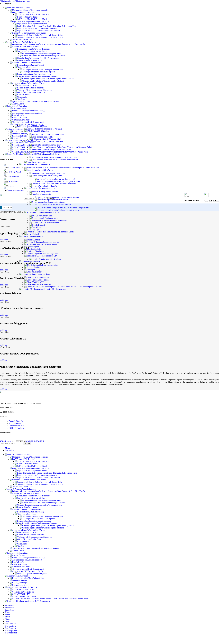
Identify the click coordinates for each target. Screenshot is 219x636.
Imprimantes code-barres (47, 28)
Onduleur (38, 267)
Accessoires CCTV (50, 256)
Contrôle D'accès (16, 421)
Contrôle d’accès (32, 47)
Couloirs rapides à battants (53, 81)
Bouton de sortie (37, 88)
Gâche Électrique (38, 92)
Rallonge (37, 269)
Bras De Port (33, 85)
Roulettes (23, 117)
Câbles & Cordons (16, 428)
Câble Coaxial (43, 277)
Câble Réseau (43, 280)
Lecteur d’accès (36, 60)
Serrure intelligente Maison (54, 56)
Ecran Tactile (33, 17)
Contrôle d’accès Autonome (51, 58)
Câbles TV (39, 282)
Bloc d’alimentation (50, 265)
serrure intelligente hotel (51, 53)
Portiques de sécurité (42, 49)
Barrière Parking (37, 65)
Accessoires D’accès (37, 83)
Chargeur (37, 272)
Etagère (21, 115)
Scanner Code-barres (37, 33)
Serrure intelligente (39, 51)
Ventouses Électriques (43, 90)
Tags (23, 99)
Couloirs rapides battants (47, 76)
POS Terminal (29, 12)
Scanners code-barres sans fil (51, 37)
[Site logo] (10, 203)
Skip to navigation (7, 1)
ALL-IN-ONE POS (41, 14)
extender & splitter (53, 259)
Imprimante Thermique (40, 21)
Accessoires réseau (34, 113)
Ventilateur (25, 120)
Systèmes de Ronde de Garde (47, 101)
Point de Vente (15, 423)
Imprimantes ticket (39, 24)
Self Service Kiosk (39, 19)
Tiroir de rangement (36, 122)
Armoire (22, 108)
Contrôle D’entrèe (34, 63)
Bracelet (27, 95)
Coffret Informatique (17, 426)
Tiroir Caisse (27, 40)
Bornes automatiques (42, 74)
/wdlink (11, 186)
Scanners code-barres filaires (51, 35)
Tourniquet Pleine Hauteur (54, 69)
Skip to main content (23, 1)
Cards (24, 97)
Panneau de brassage (37, 111)
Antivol (21, 104)
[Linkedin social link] (10, 438)
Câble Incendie (45, 284)
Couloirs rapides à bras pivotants (61, 79)
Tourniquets (31, 67)
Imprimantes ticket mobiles (49, 30)
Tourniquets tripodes (47, 72)
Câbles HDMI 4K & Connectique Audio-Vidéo (84, 287)
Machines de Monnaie (39, 10)
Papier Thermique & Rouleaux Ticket (62, 26)
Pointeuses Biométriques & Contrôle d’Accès (66, 44)
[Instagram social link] (5, 438)
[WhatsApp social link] (14, 438)
